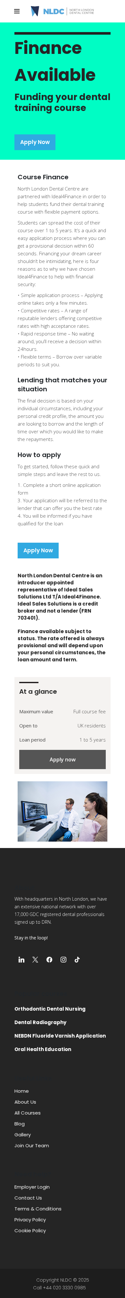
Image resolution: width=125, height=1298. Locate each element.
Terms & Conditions (38, 1208)
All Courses (27, 1112)
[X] (36, 960)
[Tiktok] (77, 960)
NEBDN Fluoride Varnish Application (60, 1035)
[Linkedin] (21, 960)
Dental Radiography (40, 1022)
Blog (19, 1123)
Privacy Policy (30, 1219)
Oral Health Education (42, 1049)
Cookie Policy (30, 1230)
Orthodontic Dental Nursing (50, 1008)
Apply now (63, 759)
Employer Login (32, 1186)
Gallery (22, 1134)
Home (21, 1091)
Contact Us (28, 1197)
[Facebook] (49, 960)
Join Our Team (31, 1145)
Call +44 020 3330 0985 (59, 1288)
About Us (25, 1102)
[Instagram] (63, 960)
